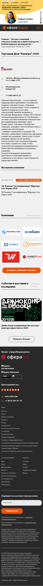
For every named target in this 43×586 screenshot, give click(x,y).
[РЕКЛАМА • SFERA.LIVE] (21, 23)
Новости (4, 411)
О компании (5, 431)
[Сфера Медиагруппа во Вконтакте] (5, 391)
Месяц (25, 473)
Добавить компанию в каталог (21, 270)
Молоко (4, 470)
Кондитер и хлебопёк (8, 473)
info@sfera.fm (11, 397)
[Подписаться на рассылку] (16, 391)
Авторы (3, 423)
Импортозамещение (8, 437)
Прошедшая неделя (29, 470)
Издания (4, 420)
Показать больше (21, 339)
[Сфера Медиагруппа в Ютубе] (8, 391)
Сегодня (25, 461)
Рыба (3, 464)
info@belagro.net (13, 87)
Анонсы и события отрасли (10, 428)
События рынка (35, 285)
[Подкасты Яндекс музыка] (18, 391)
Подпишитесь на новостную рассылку (19, 496)
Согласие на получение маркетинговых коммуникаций (19, 443)
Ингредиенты (5, 485)
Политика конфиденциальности (12, 440)
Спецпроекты (5, 426)
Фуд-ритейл (5, 482)
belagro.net (10, 89)
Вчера (25, 464)
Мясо (3, 461)
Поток (3, 414)
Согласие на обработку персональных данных (16, 451)
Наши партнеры (34, 216)
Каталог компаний (7, 417)
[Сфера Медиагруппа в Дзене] (2, 391)
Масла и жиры (6, 467)
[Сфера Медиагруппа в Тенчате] (13, 391)
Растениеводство (7, 479)
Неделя (25, 467)
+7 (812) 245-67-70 (13, 401)
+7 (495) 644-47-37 (13, 96)
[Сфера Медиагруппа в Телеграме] (10, 391)
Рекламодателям (7, 434)
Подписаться (12, 511)
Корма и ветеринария (8, 476)
